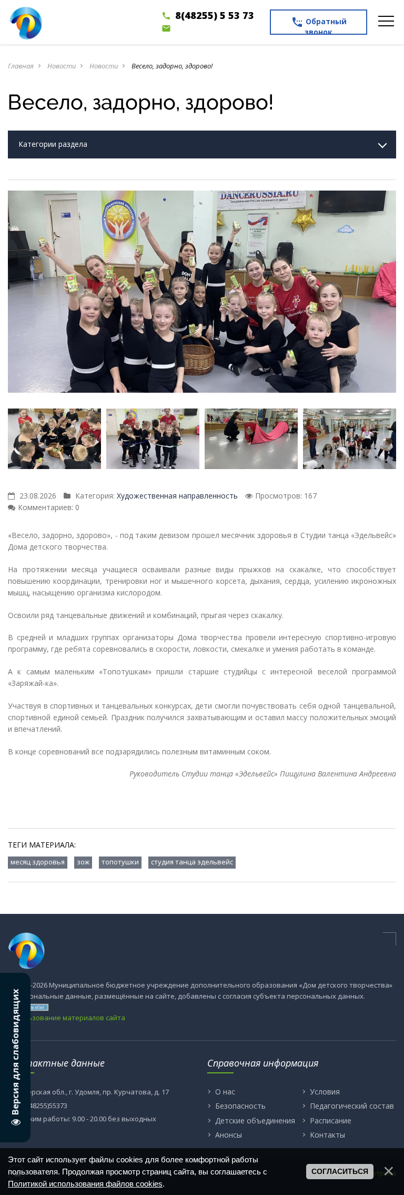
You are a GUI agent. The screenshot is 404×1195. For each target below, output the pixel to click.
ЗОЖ (83, 862)
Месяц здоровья (38, 862)
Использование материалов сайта (66, 1017)
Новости (61, 66)
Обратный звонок (319, 25)
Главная (21, 66)
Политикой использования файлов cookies (85, 1183)
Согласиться (339, 1171)
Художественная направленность (177, 496)
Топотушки (120, 862)
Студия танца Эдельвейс (192, 862)
